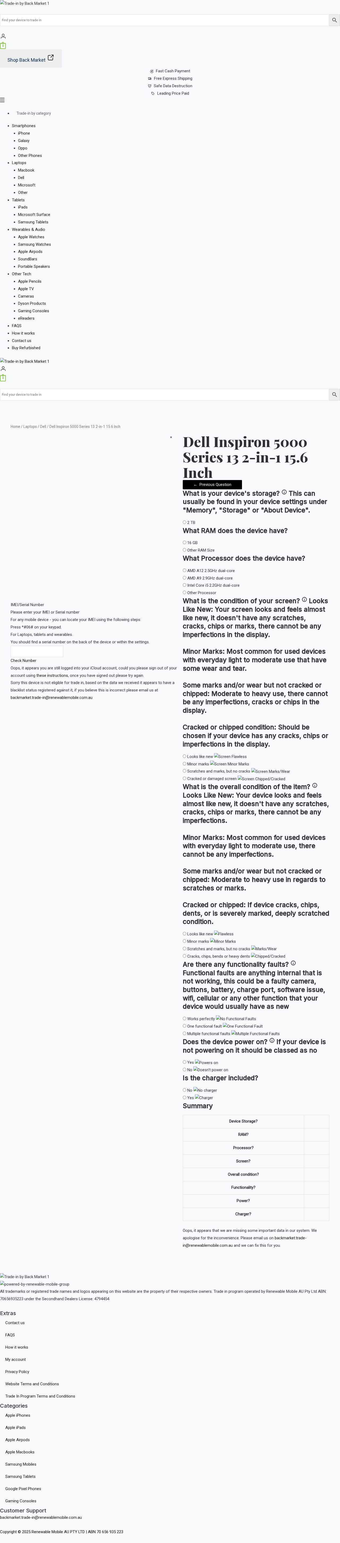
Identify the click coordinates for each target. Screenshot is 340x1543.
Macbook (26, 170)
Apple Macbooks (20, 1452)
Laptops (19, 162)
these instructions (52, 675)
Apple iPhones (17, 1415)
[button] (170, 101)
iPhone (24, 133)
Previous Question (212, 484)
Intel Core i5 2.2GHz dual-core (213, 585)
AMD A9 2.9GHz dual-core (210, 578)
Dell (21, 177)
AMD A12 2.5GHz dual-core (211, 570)
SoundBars (27, 259)
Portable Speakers (34, 266)
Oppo (22, 148)
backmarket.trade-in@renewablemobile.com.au (51, 697)
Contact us (21, 340)
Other (23, 192)
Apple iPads (15, 1427)
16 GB (192, 542)
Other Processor (201, 592)
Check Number (23, 660)
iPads (23, 207)
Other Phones (30, 155)
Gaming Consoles (33, 310)
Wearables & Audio (28, 229)
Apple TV (26, 288)
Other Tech (21, 274)
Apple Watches (31, 237)
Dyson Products (32, 303)
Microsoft (26, 185)
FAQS (17, 325)
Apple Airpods (30, 251)
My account (15, 1359)
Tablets (18, 200)
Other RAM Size (201, 550)
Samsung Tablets (33, 222)
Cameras (26, 296)
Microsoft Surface (34, 214)
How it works (23, 333)
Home (15, 426)
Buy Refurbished (26, 347)
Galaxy (23, 140)
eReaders (26, 318)
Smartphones (24, 125)
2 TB (191, 522)
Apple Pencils (29, 281)
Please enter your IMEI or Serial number (45, 612)
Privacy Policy (17, 1371)
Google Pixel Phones (23, 1488)
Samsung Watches (34, 244)
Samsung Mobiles (20, 1464)
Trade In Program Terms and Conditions (40, 1396)
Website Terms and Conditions (32, 1384)
